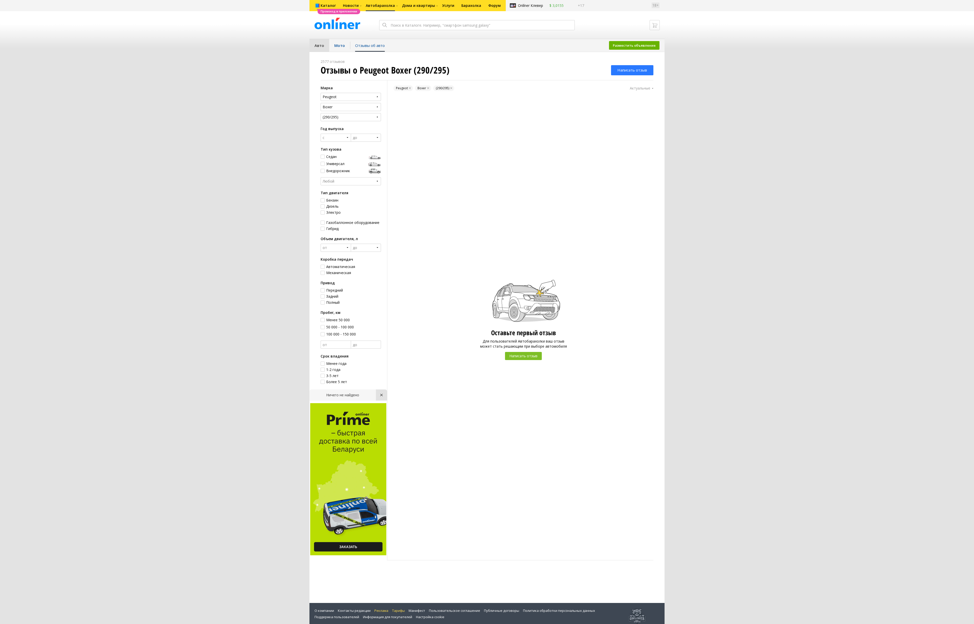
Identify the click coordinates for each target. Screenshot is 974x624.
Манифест (417, 610)
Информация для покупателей (387, 617)
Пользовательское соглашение (454, 610)
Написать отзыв (632, 70)
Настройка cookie (430, 617)
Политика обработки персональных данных (559, 610)
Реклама (381, 610)
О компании (324, 610)
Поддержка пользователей (337, 617)
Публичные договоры (501, 610)
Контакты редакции (354, 610)
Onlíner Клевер (530, 5)
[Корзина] (655, 25)
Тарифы (398, 610)
